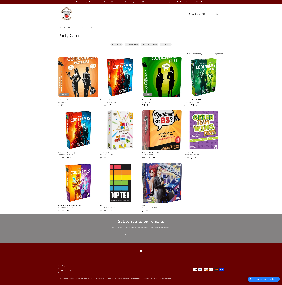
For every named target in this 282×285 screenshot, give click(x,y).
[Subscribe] (158, 234)
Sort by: (188, 54)
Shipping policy (136, 278)
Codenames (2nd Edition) (66, 153)
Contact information (150, 278)
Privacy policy (111, 278)
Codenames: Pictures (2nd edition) (69, 205)
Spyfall (144, 205)
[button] (61, 27)
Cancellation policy (166, 278)
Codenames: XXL (105, 100)
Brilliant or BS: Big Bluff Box (151, 153)
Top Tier (102, 205)
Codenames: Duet (148, 100)
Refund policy (99, 278)
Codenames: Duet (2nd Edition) (194, 100)
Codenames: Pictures (65, 100)
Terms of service (123, 278)
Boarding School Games (72, 278)
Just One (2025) (105, 153)
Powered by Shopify (86, 278)
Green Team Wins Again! (192, 153)
